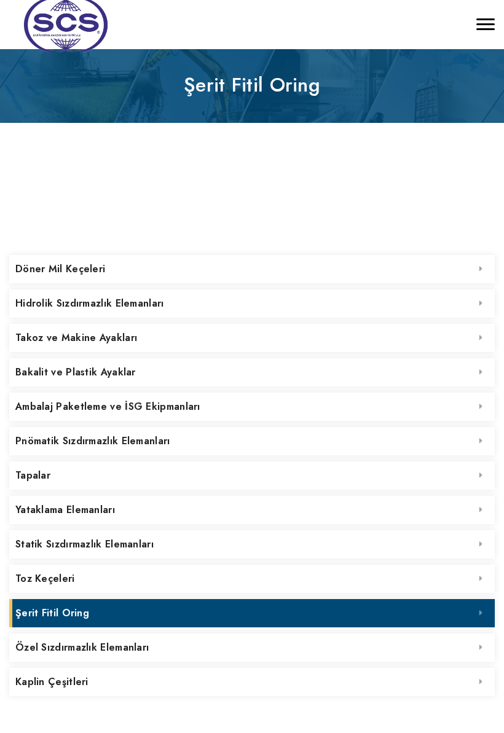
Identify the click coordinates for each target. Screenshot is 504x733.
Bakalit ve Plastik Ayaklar (75, 372)
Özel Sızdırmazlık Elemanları (82, 647)
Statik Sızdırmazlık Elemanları (84, 544)
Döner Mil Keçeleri (60, 269)
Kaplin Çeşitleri (52, 682)
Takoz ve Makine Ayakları (76, 338)
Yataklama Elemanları (65, 510)
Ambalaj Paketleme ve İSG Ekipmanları (107, 406)
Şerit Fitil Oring (52, 613)
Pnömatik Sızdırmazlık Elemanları (92, 441)
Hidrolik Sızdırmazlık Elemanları (89, 303)
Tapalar (32, 475)
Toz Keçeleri (45, 578)
